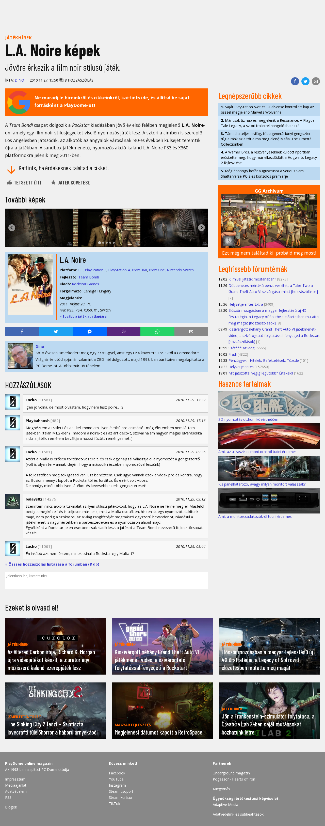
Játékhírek (18, 38)
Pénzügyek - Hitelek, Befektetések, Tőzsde (264, 360)
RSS (8, 797)
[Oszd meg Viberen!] (123, 331)
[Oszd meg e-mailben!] (316, 81)
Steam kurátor (121, 797)
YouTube (116, 779)
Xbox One (157, 270)
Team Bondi (88, 277)
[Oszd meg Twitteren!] (305, 81)
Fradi (233, 354)
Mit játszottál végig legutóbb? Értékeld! (261, 373)
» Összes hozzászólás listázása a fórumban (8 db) (52, 564)
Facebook (117, 773)
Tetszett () (27, 182)
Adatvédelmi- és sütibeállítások (238, 814)
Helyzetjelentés (241, 366)
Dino (19, 80)
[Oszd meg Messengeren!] (90, 331)
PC (80, 270)
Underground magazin (231, 773)
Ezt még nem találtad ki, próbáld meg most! (269, 253)
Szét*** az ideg (242, 348)
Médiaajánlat (15, 785)
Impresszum (15, 779)
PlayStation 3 (95, 270)
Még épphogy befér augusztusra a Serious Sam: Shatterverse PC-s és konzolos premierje (262, 173)
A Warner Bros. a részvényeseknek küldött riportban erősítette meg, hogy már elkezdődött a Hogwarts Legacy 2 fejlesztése (269, 157)
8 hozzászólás (78, 80)
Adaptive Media (225, 804)
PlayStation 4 (119, 270)
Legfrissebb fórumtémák (252, 268)
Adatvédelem (16, 791)
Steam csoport (121, 791)
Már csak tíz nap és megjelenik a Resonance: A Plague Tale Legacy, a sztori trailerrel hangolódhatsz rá (268, 123)
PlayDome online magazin (29, 763)
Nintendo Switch (180, 270)
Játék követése (73, 182)
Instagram (117, 785)
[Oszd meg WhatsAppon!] (157, 331)
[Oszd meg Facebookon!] (295, 81)
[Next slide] (201, 227)
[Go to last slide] (11, 227)
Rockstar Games (85, 284)
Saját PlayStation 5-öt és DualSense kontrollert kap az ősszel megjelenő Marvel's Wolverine (267, 109)
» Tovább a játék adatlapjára (83, 316)
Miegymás (221, 788)
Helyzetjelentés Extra (246, 304)
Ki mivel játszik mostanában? (252, 279)
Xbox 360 (139, 270)
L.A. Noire (73, 259)
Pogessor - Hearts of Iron (234, 779)
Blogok (11, 807)
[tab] (99, 242)
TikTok (114, 803)
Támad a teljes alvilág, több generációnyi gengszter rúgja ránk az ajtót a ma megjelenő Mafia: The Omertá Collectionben (266, 139)
